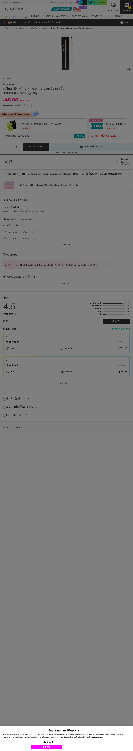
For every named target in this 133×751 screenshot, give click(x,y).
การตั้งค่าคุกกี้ (46, 742)
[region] (66, 738)
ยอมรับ (46, 746)
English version (97, 737)
